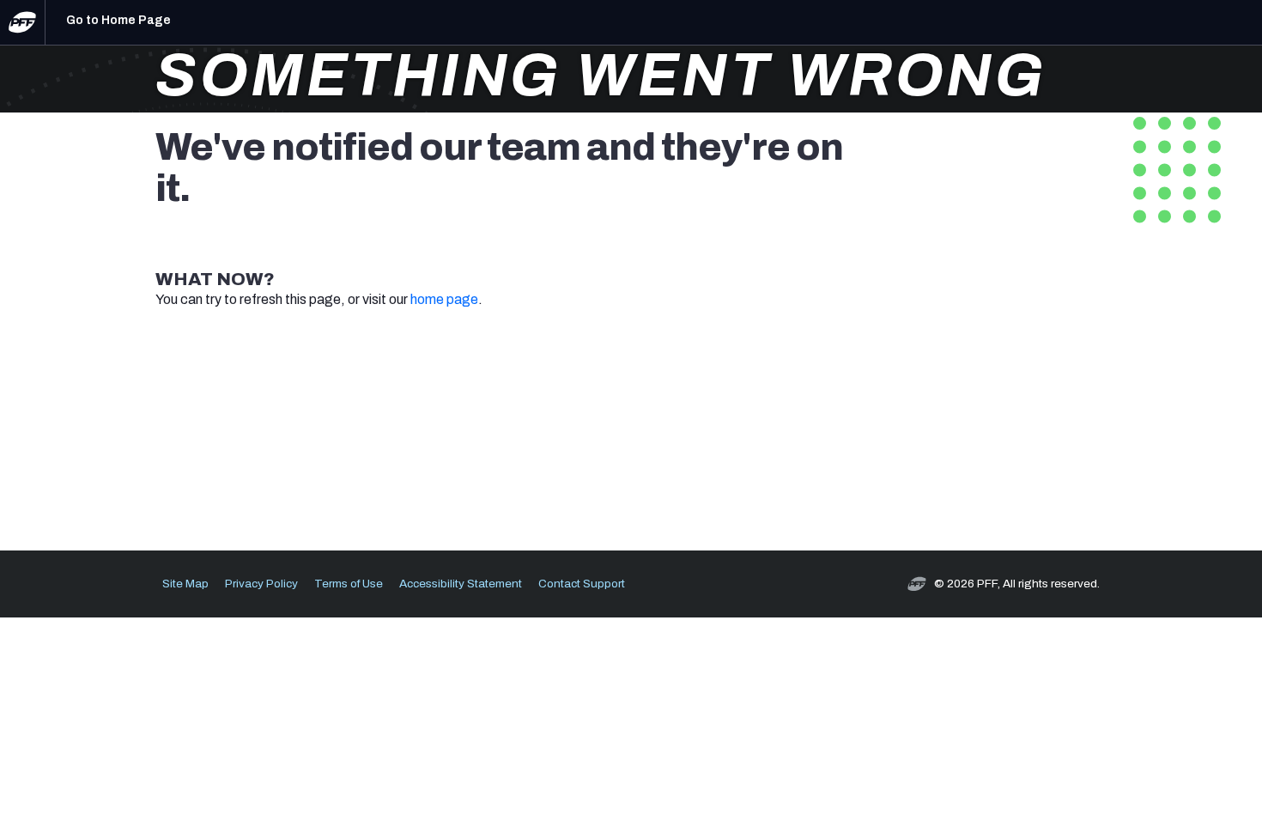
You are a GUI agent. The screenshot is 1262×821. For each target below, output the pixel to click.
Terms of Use (348, 583)
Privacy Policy (261, 583)
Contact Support (581, 583)
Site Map (185, 583)
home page (444, 299)
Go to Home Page (118, 20)
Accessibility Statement (460, 583)
